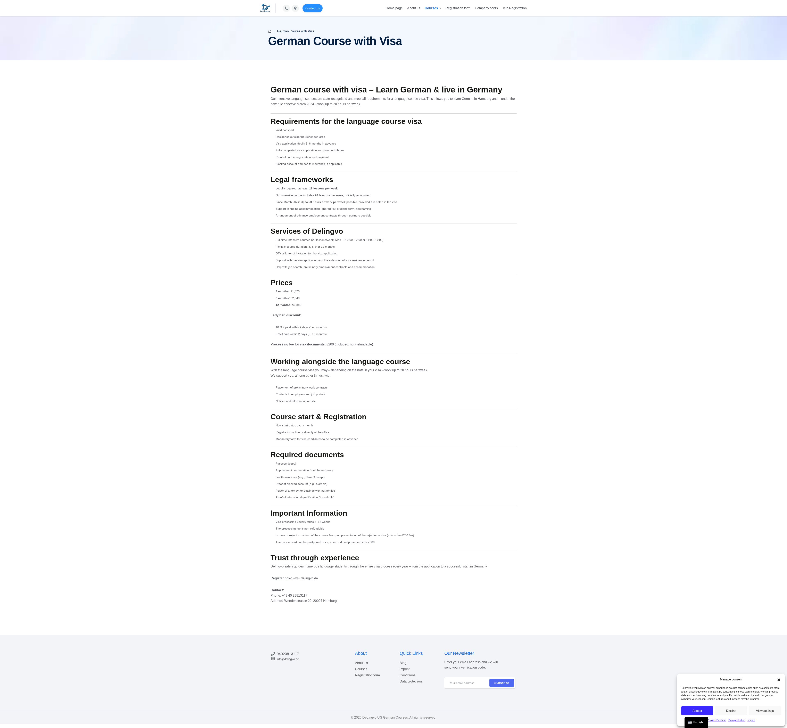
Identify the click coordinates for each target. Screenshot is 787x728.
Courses (431, 8)
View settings (765, 710)
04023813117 (288, 654)
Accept (697, 710)
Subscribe (501, 683)
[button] (779, 679)
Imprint (751, 720)
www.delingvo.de (305, 578)
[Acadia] (265, 7)
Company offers (486, 8)
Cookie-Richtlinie (716, 720)
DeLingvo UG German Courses (385, 717)
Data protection (736, 720)
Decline (731, 710)
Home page (394, 8)
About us (413, 8)
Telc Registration (514, 8)
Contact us (312, 8)
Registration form (458, 8)
